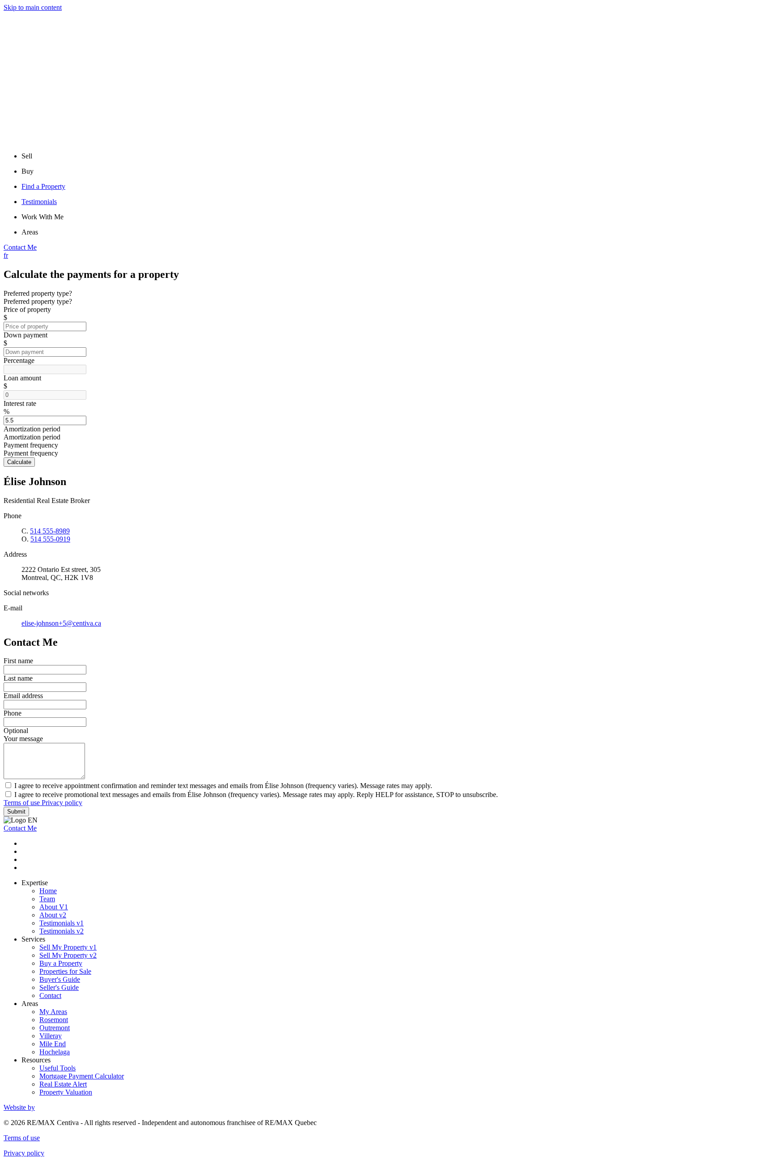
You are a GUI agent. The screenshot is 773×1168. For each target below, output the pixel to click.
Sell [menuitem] (26, 156)
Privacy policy (62, 802)
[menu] (395, 156)
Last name (18, 678)
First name (18, 661)
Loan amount (22, 378)
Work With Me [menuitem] (42, 217)
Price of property (27, 309)
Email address (23, 695)
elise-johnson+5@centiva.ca (61, 623)
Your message (23, 738)
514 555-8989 (50, 531)
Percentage (19, 360)
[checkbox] (386, 785)
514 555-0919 (50, 539)
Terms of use (23, 802)
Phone (12, 713)
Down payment (25, 335)
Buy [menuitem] (27, 171)
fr (6, 255)
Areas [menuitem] (29, 232)
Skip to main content (33, 7)
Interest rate (20, 403)
